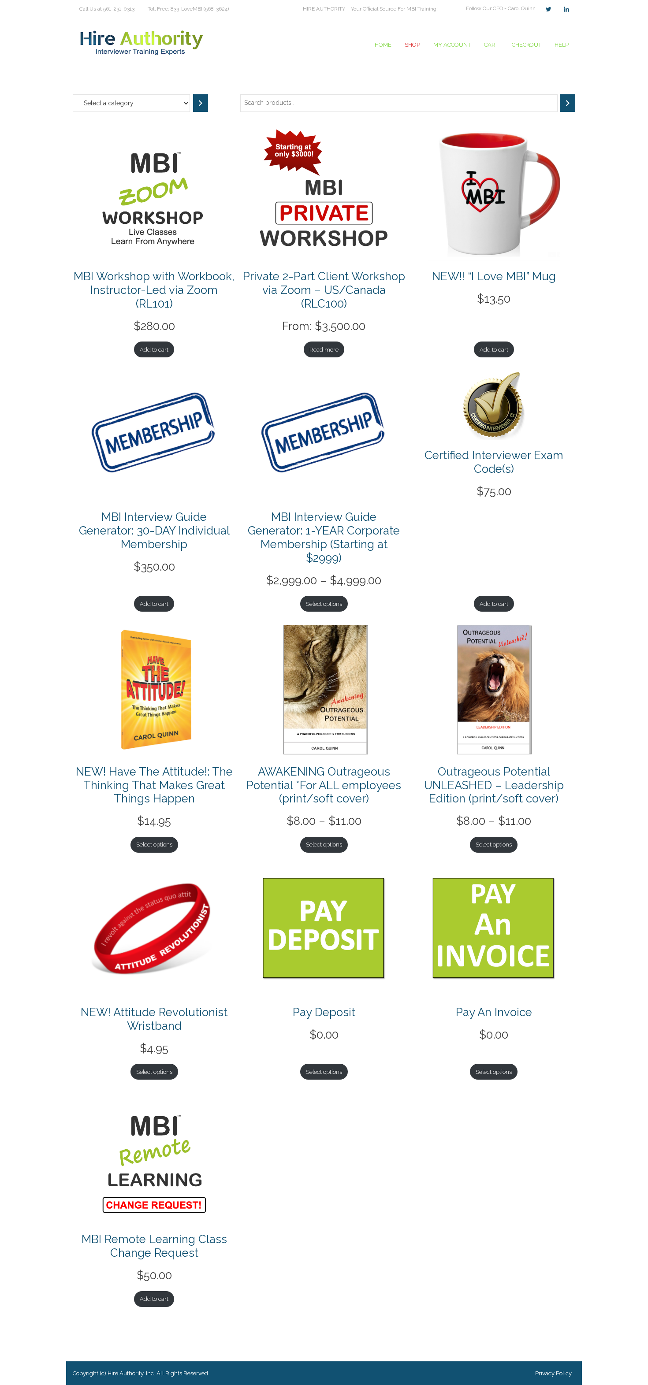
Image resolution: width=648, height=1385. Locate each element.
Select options (324, 604)
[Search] (567, 102)
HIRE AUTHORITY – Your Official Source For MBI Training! (370, 9)
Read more (324, 349)
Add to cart (154, 349)
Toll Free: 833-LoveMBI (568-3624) (188, 9)
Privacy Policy (553, 1373)
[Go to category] (200, 103)
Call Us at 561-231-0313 (106, 9)
